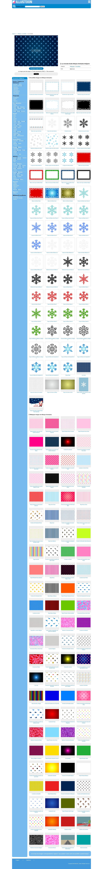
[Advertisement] (51, 21)
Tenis (14, 188)
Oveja (19, 122)
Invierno (15, 101)
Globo (19, 167)
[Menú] (89, 2)
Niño (14, 175)
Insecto (15, 137)
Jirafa (20, 126)
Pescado (15, 140)
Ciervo (15, 122)
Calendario (16, 93)
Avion (14, 159)
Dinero (15, 193)
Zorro (19, 127)
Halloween (16, 88)
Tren (14, 161)
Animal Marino (17, 139)
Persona (20, 172)
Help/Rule (28, 860)
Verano (15, 98)
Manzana (18, 150)
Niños (18, 173)
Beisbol (15, 184)
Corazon (15, 165)
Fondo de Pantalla (18, 198)
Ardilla (14, 127)
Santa (20, 84)
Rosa (14, 104)
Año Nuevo (16, 92)
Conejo (15, 129)
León (14, 124)
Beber (19, 147)
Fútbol (14, 183)
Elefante (15, 126)
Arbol (14, 107)
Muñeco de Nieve (17, 85)
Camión (19, 157)
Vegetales (15, 148)
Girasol (15, 105)
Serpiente (15, 133)
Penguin (15, 145)
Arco (20, 165)
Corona (15, 167)
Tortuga (19, 131)
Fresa (23, 150)
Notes (19, 189)
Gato (14, 114)
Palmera (22, 107)
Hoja (18, 107)
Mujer (14, 176)
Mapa (14, 168)
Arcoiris (23, 111)
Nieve (18, 111)
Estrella (15, 109)
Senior (15, 178)
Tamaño (19, 108)
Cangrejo (21, 140)
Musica (15, 189)
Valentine (15, 89)
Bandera (19, 168)
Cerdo (14, 121)
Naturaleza (18, 103)
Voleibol (15, 187)
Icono (14, 164)
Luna (24, 108)
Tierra (14, 108)
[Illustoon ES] (22, 3)
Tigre (18, 124)
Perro (14, 116)
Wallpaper (20, 33)
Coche (15, 157)
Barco (14, 160)
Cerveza (15, 154)
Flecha (24, 165)
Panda (15, 118)
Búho (19, 134)
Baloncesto (16, 185)
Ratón (14, 130)
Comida (15, 147)
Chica (18, 175)
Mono (14, 120)
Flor (14, 103)
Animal (15, 113)
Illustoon (14, 33)
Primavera (16, 97)
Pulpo (14, 142)
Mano (21, 179)
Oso (14, 117)
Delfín (19, 143)
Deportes (15, 181)
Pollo (14, 135)
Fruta (14, 150)
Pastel (14, 152)
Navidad (15, 84)
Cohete (19, 159)
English (17, 860)
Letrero (15, 170)
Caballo (23, 121)
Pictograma (16, 179)
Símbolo (19, 164)
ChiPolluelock (20, 135)
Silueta (15, 199)
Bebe (14, 173)
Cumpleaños (16, 91)
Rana (14, 131)
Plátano (15, 151)
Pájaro (15, 134)
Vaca (19, 121)
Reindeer (15, 87)
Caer (14, 99)
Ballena (15, 143)
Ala (23, 167)
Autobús (24, 157)
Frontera (15, 196)
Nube (14, 111)
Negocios (15, 192)
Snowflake (24, 33)
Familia (15, 172)
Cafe (20, 154)
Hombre (19, 176)
